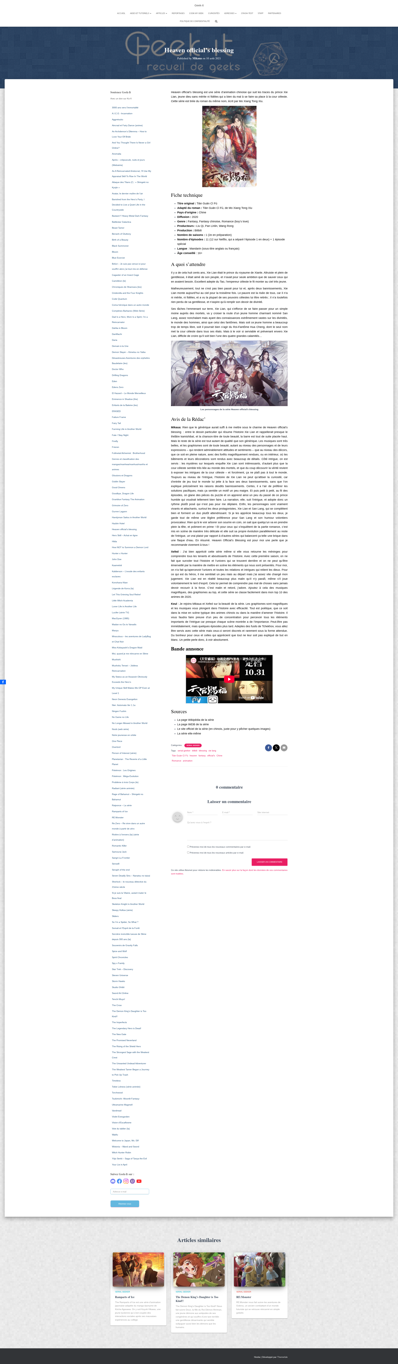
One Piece (117, 741)
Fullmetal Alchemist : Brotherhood (128, 453)
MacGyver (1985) (120, 618)
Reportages (178, 13)
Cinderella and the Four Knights (127, 293)
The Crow (117, 1005)
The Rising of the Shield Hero (126, 1046)
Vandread (116, 1110)
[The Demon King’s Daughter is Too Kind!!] (199, 1269)
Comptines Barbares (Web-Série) (128, 311)
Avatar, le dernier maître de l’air (127, 193)
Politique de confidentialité (195, 21)
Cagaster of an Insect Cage (125, 275)
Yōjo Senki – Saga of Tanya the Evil (129, 1158)
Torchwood (117, 1092)
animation (187, 760)
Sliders (115, 916)
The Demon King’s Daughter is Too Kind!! (197, 1299)
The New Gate (119, 1034)
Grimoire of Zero (120, 505)
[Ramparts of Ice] (138, 1269)
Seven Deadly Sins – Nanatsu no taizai (131, 875)
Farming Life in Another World (126, 429)
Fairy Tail (116, 423)
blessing (203, 750)
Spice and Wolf (119, 951)
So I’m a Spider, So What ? (125, 922)
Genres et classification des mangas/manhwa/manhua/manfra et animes (130, 464)
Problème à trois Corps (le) (125, 782)
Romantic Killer (119, 845)
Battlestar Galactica (121, 222)
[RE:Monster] (259, 1269)
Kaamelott (117, 565)
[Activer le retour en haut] (392, 1358)
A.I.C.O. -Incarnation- (122, 113)
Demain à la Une (120, 346)
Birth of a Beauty (120, 240)
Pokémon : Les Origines (124, 770)
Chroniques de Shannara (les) (127, 287)
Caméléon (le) (119, 281)
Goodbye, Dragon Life (123, 493)
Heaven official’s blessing (124, 529)
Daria (114, 340)
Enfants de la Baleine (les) (125, 405)
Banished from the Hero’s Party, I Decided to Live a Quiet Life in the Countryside (128, 204)
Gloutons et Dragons (122, 475)
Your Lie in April (119, 1164)
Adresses (229, 13)
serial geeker (184, 750)
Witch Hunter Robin (121, 1152)
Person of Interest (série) (124, 753)
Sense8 (115, 863)
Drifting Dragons (120, 375)
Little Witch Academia (122, 600)
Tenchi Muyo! (118, 999)
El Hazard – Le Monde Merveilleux (129, 393)
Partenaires (274, 13)
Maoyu (115, 630)
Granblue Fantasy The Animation (128, 499)
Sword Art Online (120, 993)
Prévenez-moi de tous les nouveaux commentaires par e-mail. (220, 847)
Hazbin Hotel (118, 523)
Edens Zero (117, 387)
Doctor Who (118, 369)
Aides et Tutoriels (140, 13)
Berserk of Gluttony (121, 234)
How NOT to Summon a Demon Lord (130, 547)
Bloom (115, 252)
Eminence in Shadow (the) (125, 399)
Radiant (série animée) (123, 788)
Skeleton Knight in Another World (128, 904)
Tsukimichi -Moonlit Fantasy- (126, 1098)
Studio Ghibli (118, 987)
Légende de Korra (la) (123, 588)
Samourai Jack (119, 852)
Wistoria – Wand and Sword (125, 1146)
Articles (161, 13)
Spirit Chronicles (120, 957)
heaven (193, 755)
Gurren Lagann (119, 511)
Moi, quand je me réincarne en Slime (130, 653)
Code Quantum (119, 299)
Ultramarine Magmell (122, 1104)
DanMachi (117, 334)
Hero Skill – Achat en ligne (125, 535)
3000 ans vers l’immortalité (125, 107)
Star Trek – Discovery (122, 969)
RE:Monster (118, 817)
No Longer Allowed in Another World (129, 723)
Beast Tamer (118, 228)
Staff (260, 13)
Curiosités (214, 13)
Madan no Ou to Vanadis (124, 624)
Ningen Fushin (119, 711)
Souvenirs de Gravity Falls (125, 945)
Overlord (116, 747)
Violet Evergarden (121, 1116)
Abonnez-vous (124, 1204)
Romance (176, 760)
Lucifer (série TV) (120, 612)
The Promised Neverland (124, 1040)
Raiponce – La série (122, 805)
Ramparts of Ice (120, 811)
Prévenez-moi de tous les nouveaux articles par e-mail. (217, 852)
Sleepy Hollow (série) (122, 910)
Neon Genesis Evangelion (124, 699)
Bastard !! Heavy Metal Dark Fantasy (130, 216)
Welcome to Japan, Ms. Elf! (125, 1140)
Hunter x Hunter (120, 553)
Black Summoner (120, 246)
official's (211, 755)
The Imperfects (119, 1022)
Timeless (116, 1080)
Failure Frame (119, 417)
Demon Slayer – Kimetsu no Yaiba (129, 352)
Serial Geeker (193, 745)
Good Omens (118, 487)
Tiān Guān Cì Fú (180, 755)
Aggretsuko (117, 119)
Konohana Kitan (120, 582)
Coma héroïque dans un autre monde (130, 305)
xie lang (212, 750)
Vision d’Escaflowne (121, 1122)
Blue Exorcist (118, 258)
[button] (150, 13)
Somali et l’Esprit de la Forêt (126, 928)
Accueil (121, 13)
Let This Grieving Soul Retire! (126, 594)
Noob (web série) (120, 729)
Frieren (115, 447)
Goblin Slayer (118, 481)
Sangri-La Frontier (121, 858)
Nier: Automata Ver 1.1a (123, 705)
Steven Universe (120, 975)
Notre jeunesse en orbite (124, 735)
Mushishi (116, 659)
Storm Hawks (118, 981)
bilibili (194, 750)
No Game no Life (120, 717)
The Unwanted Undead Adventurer (129, 1063)
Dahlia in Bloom (119, 328)
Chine (219, 755)
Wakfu (115, 1134)
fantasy (202, 755)
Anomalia (116, 154)
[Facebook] (3, 682)
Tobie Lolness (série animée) (126, 1086)
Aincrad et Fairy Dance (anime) (127, 125)
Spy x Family (118, 963)
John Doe (116, 559)
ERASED (116, 411)
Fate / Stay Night (120, 435)
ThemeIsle (282, 1357)
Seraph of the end (121, 870)
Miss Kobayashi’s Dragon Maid (127, 647)
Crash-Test (247, 13)
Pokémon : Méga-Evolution (125, 776)
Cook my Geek (196, 13)
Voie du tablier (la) (121, 1128)
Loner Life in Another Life (124, 606)
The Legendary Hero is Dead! (126, 1028)
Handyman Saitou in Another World (129, 517)
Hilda (114, 541)
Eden (114, 381)
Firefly (115, 441)
